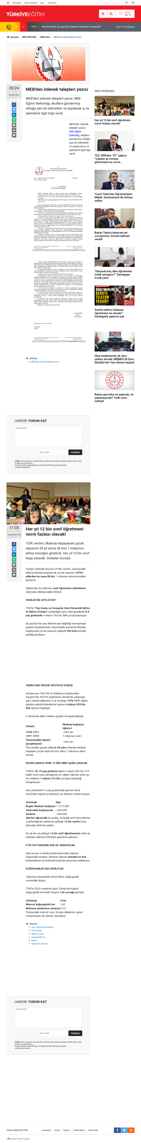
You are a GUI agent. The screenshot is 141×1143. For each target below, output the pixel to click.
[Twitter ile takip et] (124, 1130)
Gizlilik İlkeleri (79, 1130)
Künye (57, 1130)
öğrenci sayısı (37, 934)
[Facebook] (14, 104)
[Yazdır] (14, 130)
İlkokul (34, 940)
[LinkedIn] (14, 115)
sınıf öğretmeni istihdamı (42, 927)
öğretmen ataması (39, 943)
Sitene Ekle (52, 3)
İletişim (66, 1130)
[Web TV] (126, 2)
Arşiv (42, 3)
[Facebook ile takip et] (117, 1130)
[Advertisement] (46, 139)
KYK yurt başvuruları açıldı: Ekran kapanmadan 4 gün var (68, 26)
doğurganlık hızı (38, 937)
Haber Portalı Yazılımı (20, 1139)
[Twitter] (14, 110)
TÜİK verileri (36, 930)
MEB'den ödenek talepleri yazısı (45, 362)
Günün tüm (125, 26)
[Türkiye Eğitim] (25, 13)
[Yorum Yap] (14, 135)
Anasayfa (46, 1130)
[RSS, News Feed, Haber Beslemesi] (131, 1130)
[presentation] (16, 26)
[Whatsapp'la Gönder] (14, 120)
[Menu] (103, 13)
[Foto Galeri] (133, 2)
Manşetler (17, 3)
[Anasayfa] (8, 3)
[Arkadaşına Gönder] (14, 125)
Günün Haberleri (30, 3)
